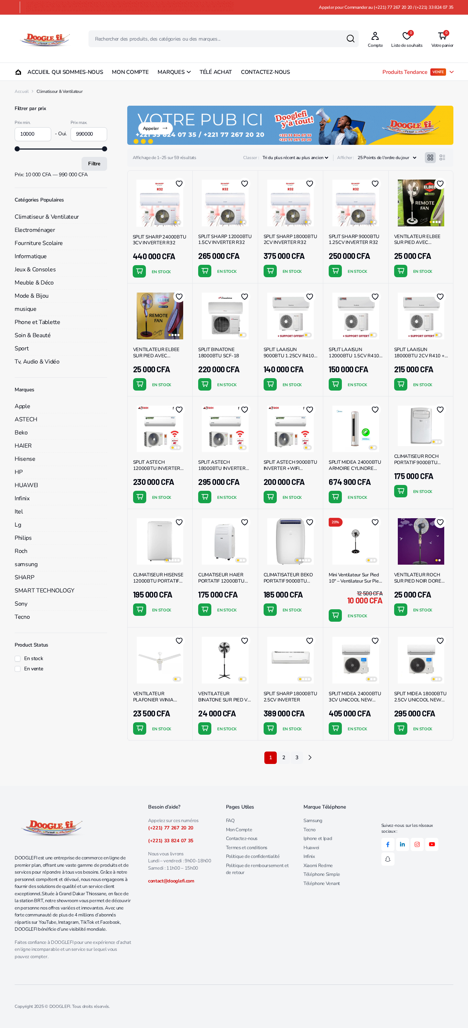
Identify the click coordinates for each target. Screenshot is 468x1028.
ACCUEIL (34, 72)
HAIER (23, 446)
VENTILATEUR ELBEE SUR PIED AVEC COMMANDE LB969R (417, 242)
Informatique (31, 256)
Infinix (22, 498)
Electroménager (35, 230)
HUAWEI (26, 485)
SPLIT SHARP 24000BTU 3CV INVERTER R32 (159, 240)
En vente (33, 668)
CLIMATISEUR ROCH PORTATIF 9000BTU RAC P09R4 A (416, 462)
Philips (23, 538)
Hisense (25, 459)
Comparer (182, 210)
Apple (22, 406)
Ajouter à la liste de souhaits (179, 183)
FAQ (230, 820)
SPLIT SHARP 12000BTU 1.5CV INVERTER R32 (225, 239)
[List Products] (442, 157)
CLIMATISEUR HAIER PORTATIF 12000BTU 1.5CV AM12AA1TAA (221, 581)
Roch (21, 551)
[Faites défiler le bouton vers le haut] (451, 1011)
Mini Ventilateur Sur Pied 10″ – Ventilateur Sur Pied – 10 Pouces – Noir (355, 581)
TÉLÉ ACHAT (216, 72)
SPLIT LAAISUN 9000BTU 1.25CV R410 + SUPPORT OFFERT (289, 355)
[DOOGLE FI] (44, 38)
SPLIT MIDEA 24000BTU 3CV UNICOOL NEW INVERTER (355, 699)
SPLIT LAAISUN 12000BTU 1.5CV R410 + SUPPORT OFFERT (354, 355)
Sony (21, 604)
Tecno (22, 617)
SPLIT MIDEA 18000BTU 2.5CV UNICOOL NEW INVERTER (420, 699)
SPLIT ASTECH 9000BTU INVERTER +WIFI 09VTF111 (290, 468)
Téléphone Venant (321, 883)
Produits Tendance (413, 72)
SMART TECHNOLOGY (45, 591)
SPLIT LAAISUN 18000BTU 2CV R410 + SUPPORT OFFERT (419, 355)
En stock (33, 658)
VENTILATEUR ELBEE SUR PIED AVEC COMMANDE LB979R (156, 355)
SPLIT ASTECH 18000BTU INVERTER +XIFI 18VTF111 (222, 468)
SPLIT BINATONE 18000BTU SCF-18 (218, 352)
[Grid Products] (430, 157)
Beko (21, 433)
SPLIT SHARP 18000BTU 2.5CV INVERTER (290, 696)
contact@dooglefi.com (171, 881)
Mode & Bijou (32, 296)
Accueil (22, 91)
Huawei (311, 847)
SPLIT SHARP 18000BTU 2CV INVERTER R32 (290, 239)
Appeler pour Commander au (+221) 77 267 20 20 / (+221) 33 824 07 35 (386, 7)
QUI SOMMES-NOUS (77, 72)
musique (26, 309)
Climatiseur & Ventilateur (47, 217)
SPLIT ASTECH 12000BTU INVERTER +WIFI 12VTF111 (157, 468)
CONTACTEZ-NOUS (265, 72)
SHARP (24, 577)
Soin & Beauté (33, 335)
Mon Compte (239, 829)
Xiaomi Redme (318, 865)
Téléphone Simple (321, 874)
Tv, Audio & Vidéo (37, 362)
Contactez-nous (242, 838)
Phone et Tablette (37, 322)
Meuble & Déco (34, 283)
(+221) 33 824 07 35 (170, 840)
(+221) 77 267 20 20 (170, 828)
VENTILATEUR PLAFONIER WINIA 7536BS (153, 699)
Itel (19, 512)
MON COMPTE (130, 72)
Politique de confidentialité (253, 856)
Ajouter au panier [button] (139, 271)
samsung (26, 564)
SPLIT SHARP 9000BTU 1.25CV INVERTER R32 (354, 239)
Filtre (94, 163)
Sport (22, 348)
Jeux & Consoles (35, 270)
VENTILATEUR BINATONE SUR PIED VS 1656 (224, 699)
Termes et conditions (247, 847)
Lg (18, 525)
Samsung (312, 820)
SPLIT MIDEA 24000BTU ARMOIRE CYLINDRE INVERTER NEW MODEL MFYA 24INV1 (355, 471)
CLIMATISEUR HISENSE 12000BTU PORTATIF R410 (158, 581)
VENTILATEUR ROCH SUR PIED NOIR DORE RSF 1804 (417, 581)
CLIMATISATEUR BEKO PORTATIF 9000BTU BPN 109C (288, 581)
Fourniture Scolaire (39, 243)
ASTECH (26, 419)
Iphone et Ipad (317, 838)
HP (18, 472)
